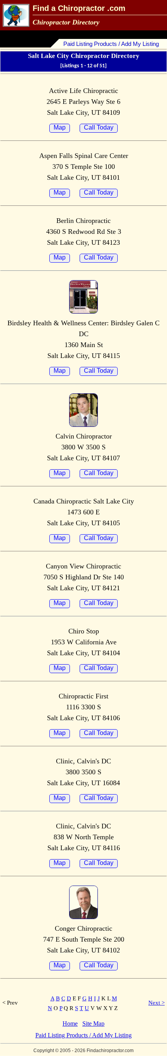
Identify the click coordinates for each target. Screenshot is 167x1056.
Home (70, 1023)
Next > (156, 1003)
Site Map (93, 1023)
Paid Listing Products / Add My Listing (111, 43)
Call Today (98, 127)
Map (60, 127)
